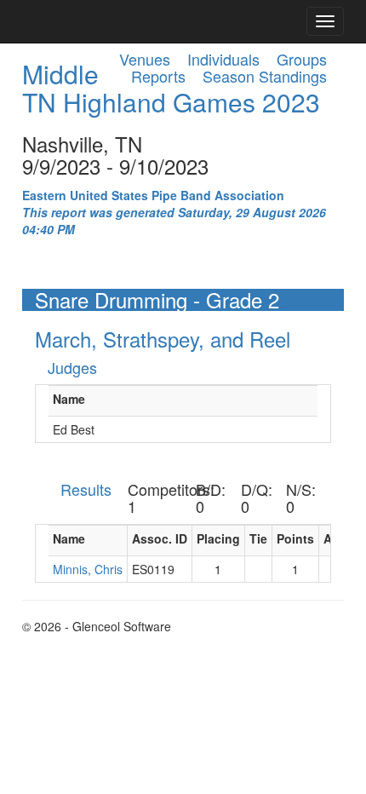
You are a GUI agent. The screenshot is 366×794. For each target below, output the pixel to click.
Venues (144, 59)
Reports (158, 76)
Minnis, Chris (88, 569)
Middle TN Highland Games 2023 (171, 87)
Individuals (223, 59)
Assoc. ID (159, 538)
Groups (302, 59)
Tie (258, 538)
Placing (218, 538)
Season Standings (265, 76)
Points (295, 538)
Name (69, 398)
